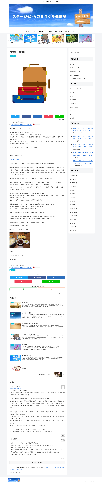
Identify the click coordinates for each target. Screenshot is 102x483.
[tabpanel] (16, 40)
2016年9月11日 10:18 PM (15, 388)
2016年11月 (73, 212)
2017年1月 (73, 205)
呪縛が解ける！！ (75, 71)
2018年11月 (73, 175)
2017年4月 (73, 197)
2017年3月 (73, 201)
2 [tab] (51, 47)
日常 (71, 114)
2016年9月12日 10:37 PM (16, 441)
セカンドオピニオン (75, 89)
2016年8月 (73, 223)
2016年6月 (73, 230)
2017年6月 (73, 190)
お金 (71, 111)
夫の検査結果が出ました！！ (78, 79)
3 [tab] (53, 47)
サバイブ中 (13, 270)
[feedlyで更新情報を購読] (23, 289)
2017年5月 (73, 194)
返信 (63, 435)
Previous (8, 40)
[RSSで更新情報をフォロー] (51, 289)
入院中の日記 (74, 107)
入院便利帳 (73, 103)
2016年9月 (73, 219)
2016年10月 (73, 216)
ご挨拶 (72, 64)
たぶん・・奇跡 (74, 68)
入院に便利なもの (14, 160)
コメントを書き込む (37, 462)
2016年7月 (73, 227)
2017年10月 (73, 183)
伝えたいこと (74, 92)
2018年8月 (73, 179)
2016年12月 (73, 208)
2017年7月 (73, 186)
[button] (92, 52)
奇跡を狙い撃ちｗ (75, 75)
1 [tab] (49, 47)
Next (93, 40)
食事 (71, 96)
